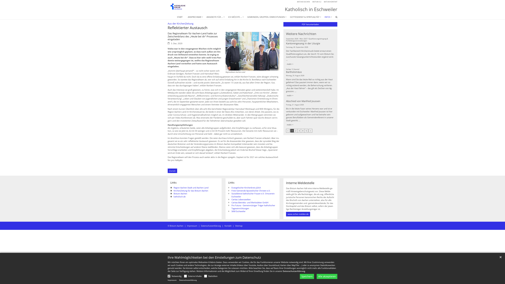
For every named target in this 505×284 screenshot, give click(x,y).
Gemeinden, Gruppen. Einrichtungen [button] (266, 17)
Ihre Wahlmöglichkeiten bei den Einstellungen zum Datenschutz (214, 257)
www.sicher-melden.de (298, 214)
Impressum (172, 280)
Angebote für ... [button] (214, 17)
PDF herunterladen (310, 24)
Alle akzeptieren (327, 276)
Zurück (172, 170)
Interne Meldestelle (300, 183)
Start (180, 17)
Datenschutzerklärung (294, 271)
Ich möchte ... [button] (235, 17)
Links (173, 182)
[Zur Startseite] (180, 8)
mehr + (290, 64)
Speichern (306, 276)
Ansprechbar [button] (194, 17)
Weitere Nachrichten (301, 34)
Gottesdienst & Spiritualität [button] (304, 17)
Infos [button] (327, 17)
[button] (334, 17)
